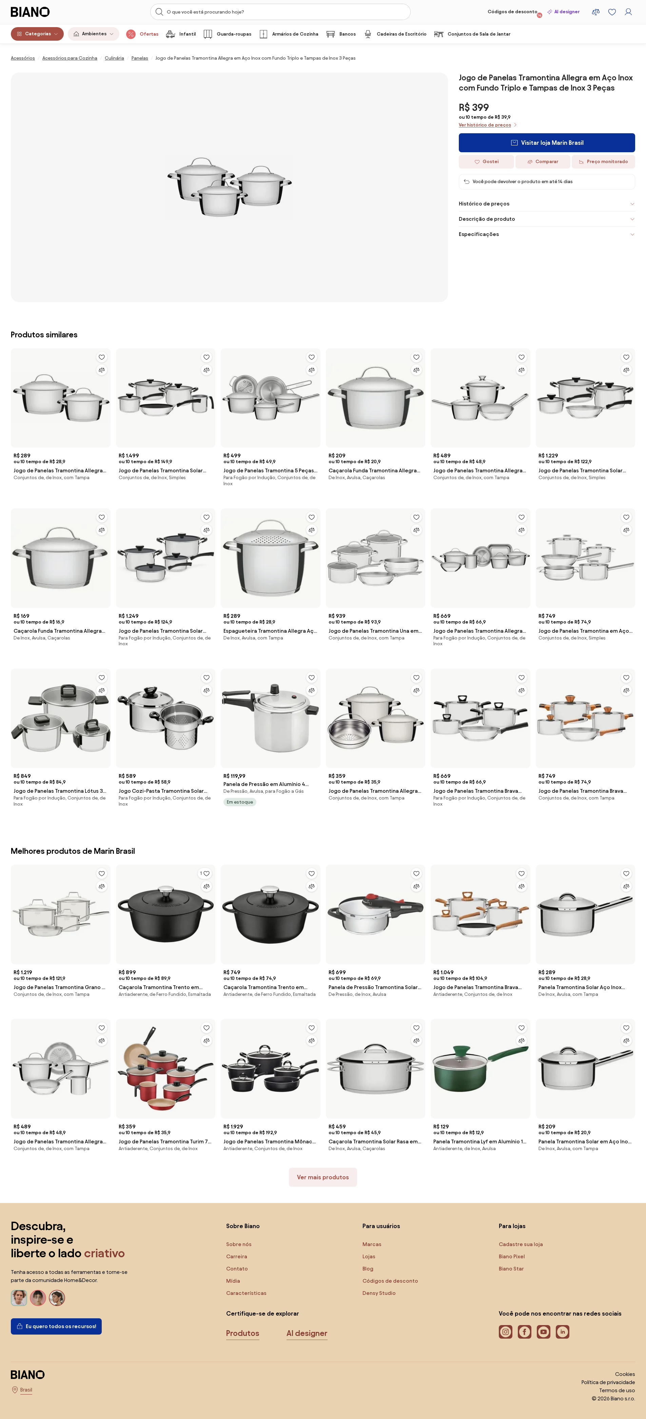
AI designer (567, 11)
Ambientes (94, 33)
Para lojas (512, 1226)
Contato (237, 1269)
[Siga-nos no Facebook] (524, 1332)
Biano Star (511, 1269)
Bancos (347, 34)
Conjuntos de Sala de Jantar (479, 34)
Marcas (372, 1244)
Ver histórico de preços (485, 124)
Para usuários (381, 1226)
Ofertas (149, 34)
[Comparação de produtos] (596, 12)
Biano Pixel (512, 1256)
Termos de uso (617, 1390)
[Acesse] (628, 12)
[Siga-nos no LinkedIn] (562, 1332)
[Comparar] (101, 369)
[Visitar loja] (229, 187)
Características (246, 1293)
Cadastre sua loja (521, 1244)
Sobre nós (239, 1244)
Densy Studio (379, 1293)
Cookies (625, 1374)
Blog (368, 1269)
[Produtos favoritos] (612, 12)
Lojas (369, 1256)
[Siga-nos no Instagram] (505, 1332)
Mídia (233, 1281)
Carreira (236, 1256)
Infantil (187, 34)
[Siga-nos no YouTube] (543, 1332)
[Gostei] (101, 357)
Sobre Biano (243, 1226)
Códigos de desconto (515, 13)
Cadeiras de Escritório (402, 34)
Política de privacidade (608, 1382)
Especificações (479, 234)
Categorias (38, 33)
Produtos (242, 1333)
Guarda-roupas (234, 34)
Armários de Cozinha (295, 34)
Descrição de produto (487, 219)
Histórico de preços (484, 203)
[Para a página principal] (44, 12)
